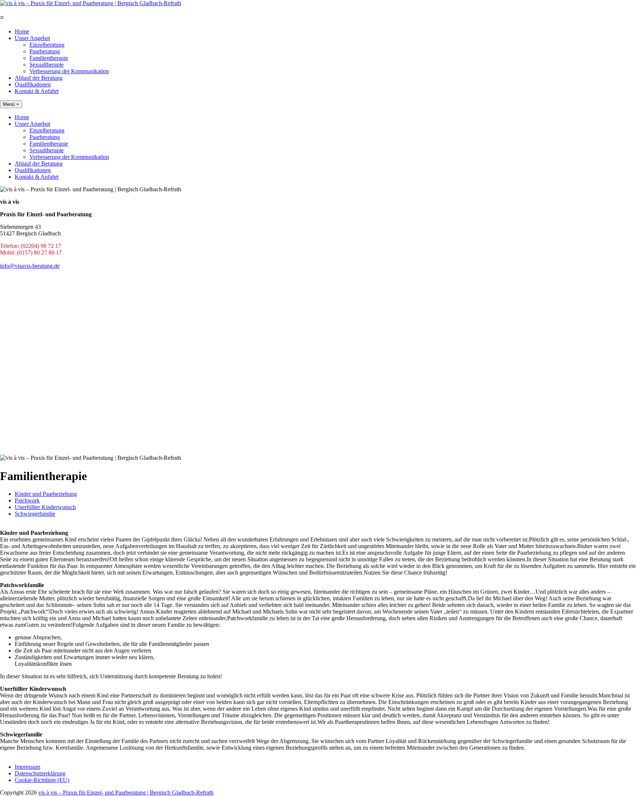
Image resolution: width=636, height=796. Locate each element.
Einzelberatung (46, 45)
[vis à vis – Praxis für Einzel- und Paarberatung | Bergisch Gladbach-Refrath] (90, 3)
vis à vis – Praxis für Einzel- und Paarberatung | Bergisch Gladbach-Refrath (125, 792)
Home (22, 31)
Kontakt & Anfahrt (37, 91)
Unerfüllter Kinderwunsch (45, 507)
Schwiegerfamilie (35, 514)
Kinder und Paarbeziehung (46, 494)
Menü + (11, 104)
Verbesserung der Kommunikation (69, 71)
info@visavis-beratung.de (30, 266)
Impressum (27, 767)
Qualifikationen (33, 84)
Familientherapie (48, 58)
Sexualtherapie (46, 64)
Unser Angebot (32, 38)
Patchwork (27, 500)
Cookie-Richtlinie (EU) (42, 780)
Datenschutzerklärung (40, 773)
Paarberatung (44, 51)
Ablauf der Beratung (39, 78)
